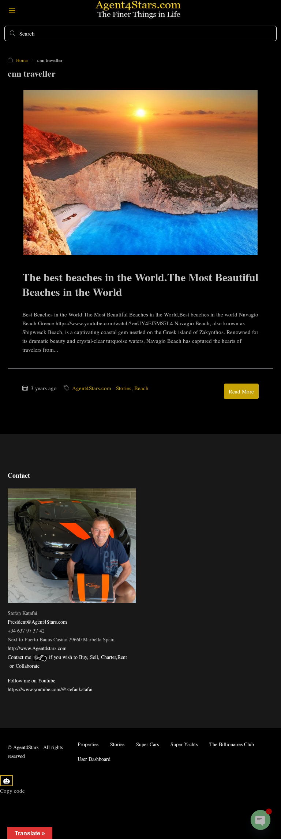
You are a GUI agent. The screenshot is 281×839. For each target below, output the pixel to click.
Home (22, 60)
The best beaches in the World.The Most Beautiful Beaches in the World (140, 284)
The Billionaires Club (231, 744)
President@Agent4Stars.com (37, 621)
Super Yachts (184, 744)
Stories (117, 744)
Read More (241, 391)
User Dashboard (94, 758)
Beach (141, 388)
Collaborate (28, 665)
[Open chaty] (260, 820)
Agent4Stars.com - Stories (101, 388)
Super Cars (147, 744)
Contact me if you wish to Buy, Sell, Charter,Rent (67, 656)
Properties (88, 744)
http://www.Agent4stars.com (37, 648)
